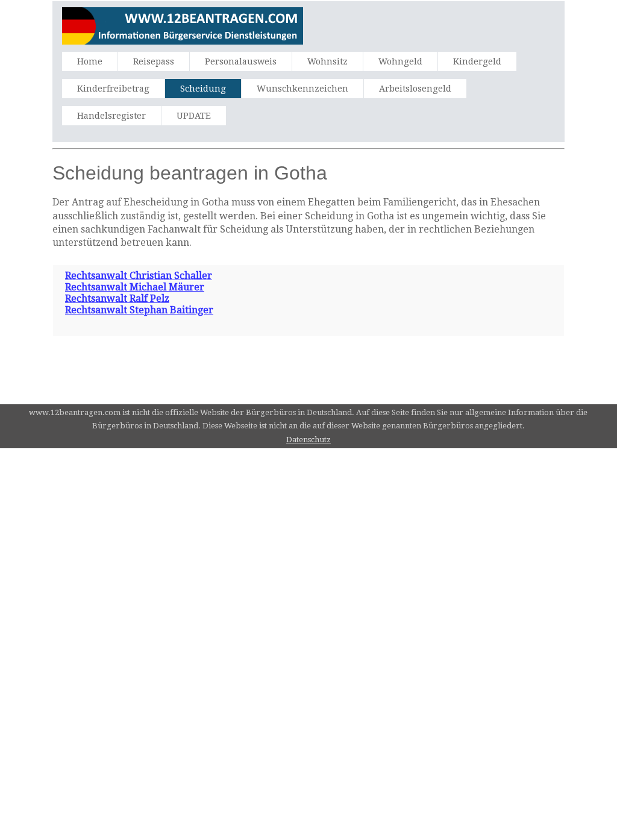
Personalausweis (241, 61)
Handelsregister (111, 115)
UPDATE (194, 115)
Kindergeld (477, 61)
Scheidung (203, 88)
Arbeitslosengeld (415, 88)
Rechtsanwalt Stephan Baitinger (139, 310)
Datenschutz (308, 439)
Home (89, 61)
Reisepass (153, 61)
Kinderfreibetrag (113, 88)
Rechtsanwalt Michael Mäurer (134, 287)
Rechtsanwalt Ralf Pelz (117, 298)
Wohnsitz (327, 61)
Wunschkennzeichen (302, 88)
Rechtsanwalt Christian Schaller (138, 275)
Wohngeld (400, 61)
